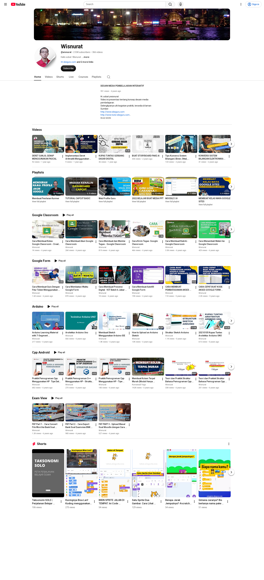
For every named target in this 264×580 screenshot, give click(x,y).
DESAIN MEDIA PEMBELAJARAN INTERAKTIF (122, 86)
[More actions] (63, 156)
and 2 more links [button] (85, 62)
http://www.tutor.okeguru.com (115, 115)
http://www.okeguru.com (113, 112)
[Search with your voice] (181, 4)
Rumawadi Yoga (139, 385)
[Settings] (241, 4)
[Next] (231, 144)
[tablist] (132, 77)
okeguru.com (69, 62)
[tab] (37, 77)
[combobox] (125, 4)
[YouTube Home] (18, 4)
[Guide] (5, 4)
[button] (106, 117)
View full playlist (39, 202)
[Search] (170, 4)
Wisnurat (36, 247)
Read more (106, 118)
